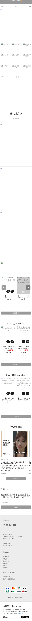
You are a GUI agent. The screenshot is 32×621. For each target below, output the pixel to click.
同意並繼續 (25, 617)
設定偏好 (5, 617)
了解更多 (20, 613)
